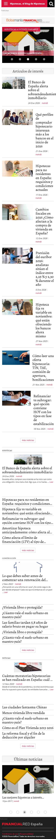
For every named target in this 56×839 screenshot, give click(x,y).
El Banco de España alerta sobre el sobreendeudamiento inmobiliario (27, 470)
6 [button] (45, 812)
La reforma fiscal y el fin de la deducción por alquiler (23, 735)
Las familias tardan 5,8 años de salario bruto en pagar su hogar (25, 624)
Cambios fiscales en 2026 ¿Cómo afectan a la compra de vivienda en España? (44, 221)
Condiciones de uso (10, 834)
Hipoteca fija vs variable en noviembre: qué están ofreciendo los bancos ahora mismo (44, 320)
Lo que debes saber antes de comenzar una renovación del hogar (24, 578)
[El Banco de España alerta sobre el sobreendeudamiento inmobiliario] (13, 91)
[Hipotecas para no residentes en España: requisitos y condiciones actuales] (17, 180)
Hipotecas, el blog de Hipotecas (27, 3)
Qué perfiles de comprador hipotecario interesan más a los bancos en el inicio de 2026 (44, 130)
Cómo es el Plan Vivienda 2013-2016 (27, 728)
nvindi (45, 103)
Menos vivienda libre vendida (23, 713)
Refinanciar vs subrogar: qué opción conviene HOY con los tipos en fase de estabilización (43, 409)
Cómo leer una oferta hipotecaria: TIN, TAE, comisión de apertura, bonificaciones (43, 367)
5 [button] (44, 59)
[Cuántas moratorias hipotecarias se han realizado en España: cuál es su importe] (28, 667)
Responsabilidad (26, 834)
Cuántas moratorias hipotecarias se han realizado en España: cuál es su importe (27, 678)
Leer (51, 482)
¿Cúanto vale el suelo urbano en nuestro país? (25, 615)
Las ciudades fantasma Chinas (24, 707)
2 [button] (20, 59)
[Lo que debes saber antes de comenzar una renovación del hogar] (28, 567)
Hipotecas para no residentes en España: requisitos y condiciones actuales (44, 177)
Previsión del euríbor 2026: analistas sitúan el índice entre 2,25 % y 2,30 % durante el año (45, 268)
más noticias (28, 440)
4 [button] (36, 59)
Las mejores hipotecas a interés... (23, 53)
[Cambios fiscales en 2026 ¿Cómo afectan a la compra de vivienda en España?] (17, 223)
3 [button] (28, 59)
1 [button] (11, 59)
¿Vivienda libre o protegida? (22, 607)
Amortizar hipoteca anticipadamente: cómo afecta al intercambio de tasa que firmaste (26, 530)
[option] (28, 784)
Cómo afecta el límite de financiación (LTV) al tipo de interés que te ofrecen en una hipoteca (23, 539)
